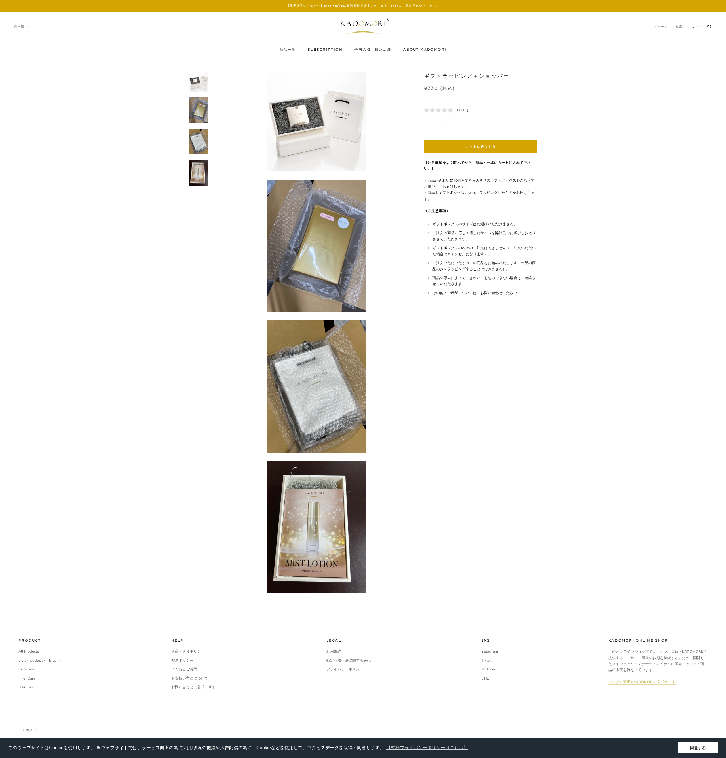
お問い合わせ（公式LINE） (193, 687)
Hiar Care (26, 687)
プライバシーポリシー (344, 669)
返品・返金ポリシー (187, 651)
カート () (701, 26)
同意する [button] (698, 748)
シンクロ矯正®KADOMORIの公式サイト (642, 682)
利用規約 (333, 651)
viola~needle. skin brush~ (39, 660)
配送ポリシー (182, 660)
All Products (28, 651)
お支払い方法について (189, 678)
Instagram (489, 651)
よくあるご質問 (184, 669)
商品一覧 (288, 49)
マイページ (659, 26)
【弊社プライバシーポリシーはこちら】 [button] (427, 747)
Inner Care (26, 678)
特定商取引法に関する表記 (348, 660)
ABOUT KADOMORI (425, 49)
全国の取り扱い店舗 (372, 49)
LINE (485, 678)
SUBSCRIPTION (325, 49)
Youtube (488, 669)
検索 (679, 26)
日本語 (19, 26)
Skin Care (26, 669)
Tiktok (486, 660)
